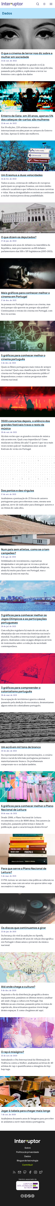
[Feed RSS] (14, 1172)
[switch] (44, 4)
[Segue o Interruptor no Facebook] (30, 1172)
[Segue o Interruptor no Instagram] (35, 1172)
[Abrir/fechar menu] (51, 4)
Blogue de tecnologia (27, 1160)
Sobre (28, 1147)
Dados (27, 1156)
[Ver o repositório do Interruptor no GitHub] (24, 1172)
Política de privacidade (27, 1152)
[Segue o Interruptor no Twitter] (40, 1172)
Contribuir (27, 1164)
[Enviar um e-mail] (19, 1172)
